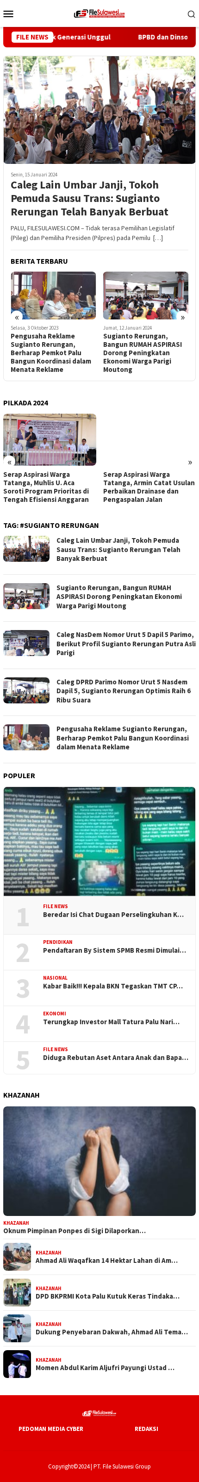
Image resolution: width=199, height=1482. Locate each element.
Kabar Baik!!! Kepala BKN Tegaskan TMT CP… (113, 986)
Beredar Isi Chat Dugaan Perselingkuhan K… (113, 914)
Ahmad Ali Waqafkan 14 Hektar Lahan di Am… (107, 1260)
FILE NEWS (55, 906)
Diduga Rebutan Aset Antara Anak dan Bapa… (115, 1057)
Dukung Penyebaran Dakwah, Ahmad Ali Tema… (112, 1332)
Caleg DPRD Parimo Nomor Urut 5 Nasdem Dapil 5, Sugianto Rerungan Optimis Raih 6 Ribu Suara (123, 690)
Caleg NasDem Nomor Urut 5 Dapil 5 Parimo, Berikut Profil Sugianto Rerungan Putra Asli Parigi (126, 643)
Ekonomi (54, 1013)
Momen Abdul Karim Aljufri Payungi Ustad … (105, 1368)
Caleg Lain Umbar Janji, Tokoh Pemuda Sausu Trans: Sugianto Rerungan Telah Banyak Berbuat (89, 198)
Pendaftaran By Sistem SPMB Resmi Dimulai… (114, 950)
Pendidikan (58, 942)
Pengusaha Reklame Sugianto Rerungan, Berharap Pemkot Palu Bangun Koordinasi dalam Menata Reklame (51, 353)
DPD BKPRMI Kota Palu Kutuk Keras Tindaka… (108, 1296)
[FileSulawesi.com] (99, 12)
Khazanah (16, 1223)
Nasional (55, 978)
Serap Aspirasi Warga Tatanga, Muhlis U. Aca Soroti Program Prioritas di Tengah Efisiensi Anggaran (46, 487)
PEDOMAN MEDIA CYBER (51, 1429)
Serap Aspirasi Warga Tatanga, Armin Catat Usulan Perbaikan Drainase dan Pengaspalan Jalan (149, 487)
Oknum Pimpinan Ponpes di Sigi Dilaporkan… (74, 1231)
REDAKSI (146, 1429)
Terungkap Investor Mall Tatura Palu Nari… (111, 1022)
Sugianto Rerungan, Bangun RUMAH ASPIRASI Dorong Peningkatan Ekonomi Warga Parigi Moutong (142, 353)
